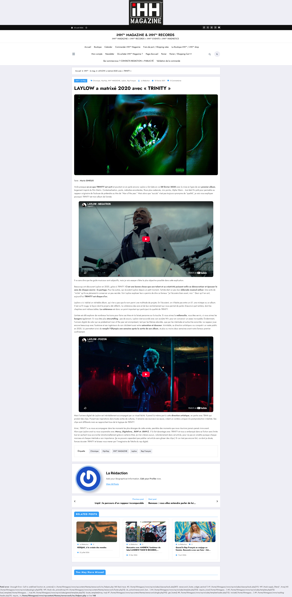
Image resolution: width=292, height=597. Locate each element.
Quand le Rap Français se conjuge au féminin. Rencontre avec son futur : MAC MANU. (193, 548)
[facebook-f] (204, 27)
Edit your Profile (148, 479)
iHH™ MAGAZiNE (114, 80)
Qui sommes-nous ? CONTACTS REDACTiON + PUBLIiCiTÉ (128, 60)
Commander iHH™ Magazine (127, 46)
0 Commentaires (175, 80)
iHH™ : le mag (81, 80)
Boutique (98, 46)
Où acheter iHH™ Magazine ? (130, 53)
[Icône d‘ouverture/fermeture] (73, 54)
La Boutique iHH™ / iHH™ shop (185, 46)
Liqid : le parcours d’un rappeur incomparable (119, 503)
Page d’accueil (152, 53)
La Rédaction (145, 80)
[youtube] (219, 27)
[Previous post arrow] (75, 501)
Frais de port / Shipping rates (156, 46)
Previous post (138, 499)
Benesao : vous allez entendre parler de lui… (172, 503)
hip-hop (104, 80)
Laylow (123, 80)
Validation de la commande (168, 60)
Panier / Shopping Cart (179, 53)
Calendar (108, 46)
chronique (96, 80)
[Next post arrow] (217, 501)
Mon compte (96, 53)
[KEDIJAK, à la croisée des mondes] (96, 531)
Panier (164, 53)
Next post (152, 499)
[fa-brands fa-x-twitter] (207, 27)
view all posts (112, 484)
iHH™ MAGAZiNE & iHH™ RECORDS (145, 34)
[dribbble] (211, 27)
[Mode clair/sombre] (217, 54)
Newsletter (109, 53)
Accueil (88, 46)
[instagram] (215, 27)
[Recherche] (210, 54)
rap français (131, 80)
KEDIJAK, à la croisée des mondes (91, 547)
